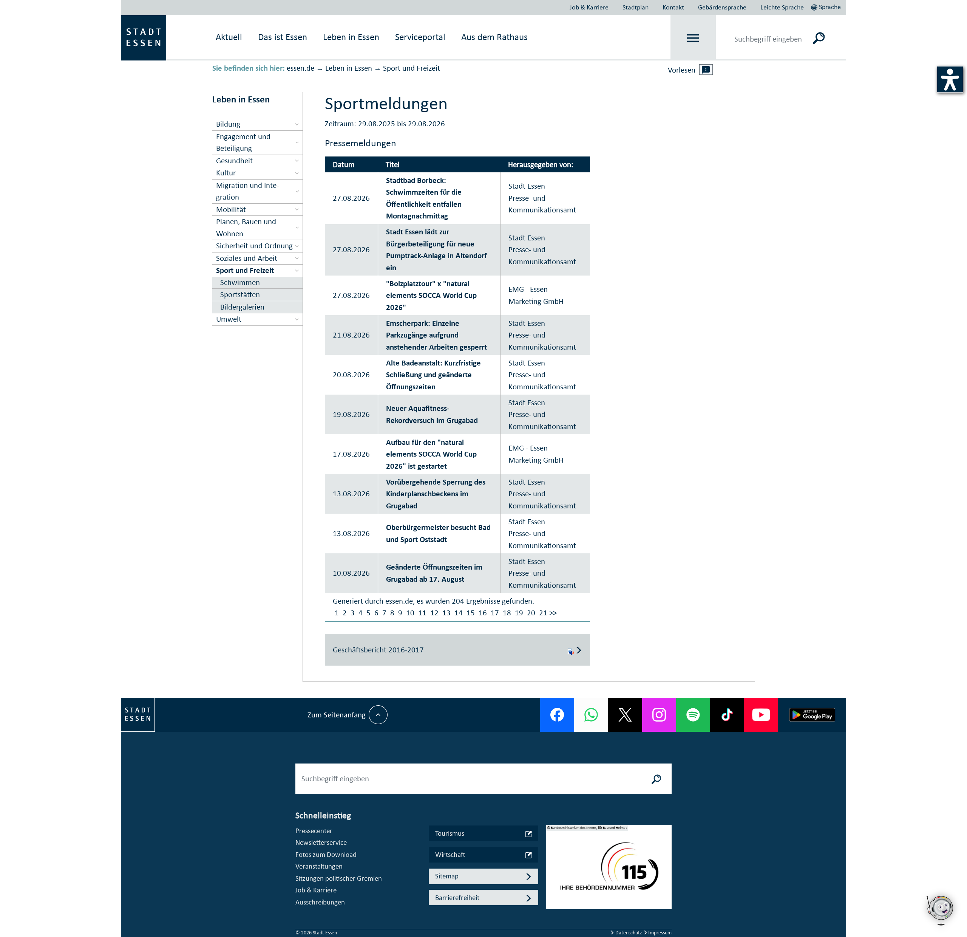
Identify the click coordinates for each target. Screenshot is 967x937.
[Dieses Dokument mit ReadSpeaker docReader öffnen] (571, 650)
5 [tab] (552, 909)
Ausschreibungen (320, 902)
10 (410, 613)
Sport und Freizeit (411, 68)
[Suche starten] (656, 779)
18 (507, 613)
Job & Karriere (589, 7)
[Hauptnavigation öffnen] (693, 38)
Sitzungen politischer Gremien (338, 878)
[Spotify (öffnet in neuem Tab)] (693, 715)
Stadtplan (636, 7)
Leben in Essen (348, 68)
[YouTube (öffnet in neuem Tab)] (761, 715)
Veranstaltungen (319, 866)
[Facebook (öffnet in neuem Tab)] (557, 715)
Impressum (659, 932)
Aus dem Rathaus (494, 37)
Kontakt (673, 7)
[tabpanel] (609, 871)
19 (519, 613)
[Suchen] (818, 37)
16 (483, 613)
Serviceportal (420, 37)
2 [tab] (552, 873)
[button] (826, 6)
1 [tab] (552, 861)
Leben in (351, 37)
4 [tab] (552, 897)
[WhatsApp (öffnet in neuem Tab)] (591, 715)
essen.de (300, 68)
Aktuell (229, 37)
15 (471, 613)
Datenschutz (628, 932)
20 (531, 613)
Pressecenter (313, 830)
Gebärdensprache (722, 7)
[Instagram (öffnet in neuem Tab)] (659, 715)
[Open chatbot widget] (940, 910)
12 (434, 613)
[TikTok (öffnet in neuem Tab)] (727, 715)
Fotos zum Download (326, 854)
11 (422, 613)
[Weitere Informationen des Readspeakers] (706, 69)
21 (543, 613)
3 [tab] (552, 885)
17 (495, 613)
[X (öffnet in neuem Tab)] (625, 715)
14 (458, 613)
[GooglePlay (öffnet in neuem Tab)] (812, 715)
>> (553, 613)
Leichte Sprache (782, 7)
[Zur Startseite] (143, 37)
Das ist (282, 37)
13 (446, 613)
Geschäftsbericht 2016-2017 (378, 650)
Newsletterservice (321, 842)
